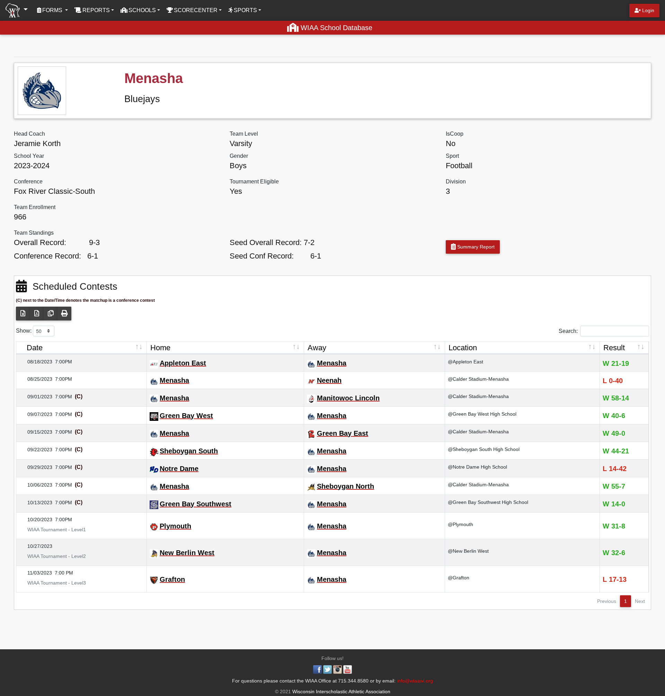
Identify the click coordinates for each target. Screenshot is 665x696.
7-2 (309, 242)
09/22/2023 (35, 449)
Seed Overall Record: (266, 242)
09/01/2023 (35, 396)
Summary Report (475, 247)
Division (456, 181)
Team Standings (34, 233)
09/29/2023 (35, 467)
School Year (29, 156)
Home (160, 347)
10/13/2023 (35, 502)
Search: (568, 331)
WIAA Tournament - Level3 (52, 583)
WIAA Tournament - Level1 (52, 529)
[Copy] (50, 313)
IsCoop (454, 134)
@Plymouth (460, 524)
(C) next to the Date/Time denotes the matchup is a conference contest (85, 300)
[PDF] (37, 313)
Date (35, 347)
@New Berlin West (468, 551)
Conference (28, 181)
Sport (452, 156)
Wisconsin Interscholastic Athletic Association (340, 691)
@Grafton (458, 577)
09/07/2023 (35, 414)
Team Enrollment (34, 207)
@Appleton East (465, 361)
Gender (239, 156)
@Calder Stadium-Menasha (478, 379)
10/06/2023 (35, 485)
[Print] (64, 313)
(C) (77, 396)
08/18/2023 (35, 361)
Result (614, 347)
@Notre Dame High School (477, 467)
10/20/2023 (35, 519)
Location (463, 347)
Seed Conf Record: (262, 256)
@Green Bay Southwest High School (488, 502)
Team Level (244, 134)
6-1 (92, 256)
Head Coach (29, 134)
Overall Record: (40, 242)
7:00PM (63, 361)
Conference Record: (47, 256)
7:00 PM (64, 573)
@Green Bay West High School (482, 414)
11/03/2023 (35, 573)
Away (317, 347)
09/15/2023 (35, 432)
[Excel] (23, 313)
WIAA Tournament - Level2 (52, 556)
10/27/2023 (35, 546)
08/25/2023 (35, 379)
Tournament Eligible (254, 181)
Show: (24, 331)
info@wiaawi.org (415, 681)
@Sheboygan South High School (484, 449)
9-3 (94, 242)
